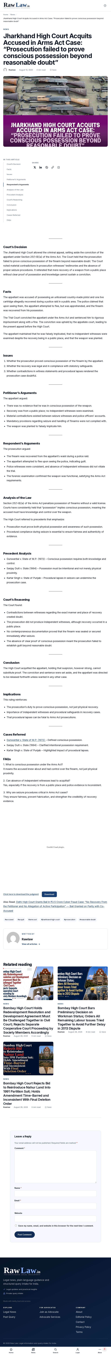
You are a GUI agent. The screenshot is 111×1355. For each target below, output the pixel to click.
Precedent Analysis (15, 195)
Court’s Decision (14, 164)
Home (5, 14)
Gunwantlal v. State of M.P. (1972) (26, 740)
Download (49, 894)
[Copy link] (52, 167)
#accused (9, 919)
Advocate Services (50, 1317)
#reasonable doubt (88, 919)
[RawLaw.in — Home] (55, 1271)
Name (18, 1188)
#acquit (21, 919)
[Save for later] (58, 167)
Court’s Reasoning (14, 200)
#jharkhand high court (50, 919)
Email (17, 1200)
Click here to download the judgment (21, 894)
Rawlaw (12, 70)
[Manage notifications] (104, 1349)
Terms (79, 1332)
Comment (19, 1148)
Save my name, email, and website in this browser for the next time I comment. (56, 1226)
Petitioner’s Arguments (16, 179)
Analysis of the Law (15, 190)
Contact (80, 1322)
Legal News (9, 1312)
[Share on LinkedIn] (40, 167)
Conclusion (11, 205)
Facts (9, 169)
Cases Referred (13, 215)
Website (18, 1213)
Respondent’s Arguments (18, 184)
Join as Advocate (49, 1312)
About (79, 1312)
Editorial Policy (84, 1317)
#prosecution (69, 919)
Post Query (9, 1317)
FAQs (9, 220)
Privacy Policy (83, 1327)
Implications (12, 210)
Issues (9, 174)
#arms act (32, 919)
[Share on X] (34, 167)
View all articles (31, 944)
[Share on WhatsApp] (46, 167)
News (12, 14)
